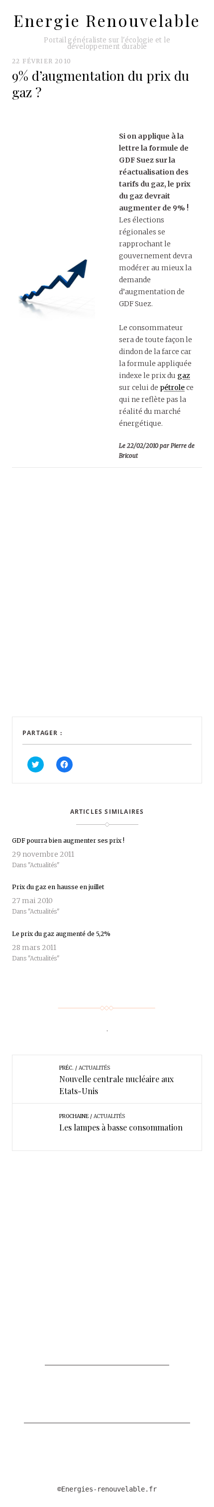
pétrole (172, 387)
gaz (183, 375)
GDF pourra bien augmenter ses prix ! (68, 840)
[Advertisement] (107, 602)
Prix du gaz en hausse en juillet (58, 887)
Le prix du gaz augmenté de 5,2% (61, 934)
